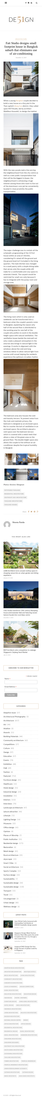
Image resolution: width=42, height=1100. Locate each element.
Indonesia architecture (12, 1009)
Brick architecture (11, 975)
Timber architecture (11, 1061)
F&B (5, 768)
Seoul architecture (11, 1035)
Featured (7, 776)
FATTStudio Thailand (12, 490)
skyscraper (8, 859)
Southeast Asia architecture (15, 497)
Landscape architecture (13, 808)
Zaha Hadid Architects (27, 1076)
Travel (6, 895)
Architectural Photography (14, 717)
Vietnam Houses (27, 1072)
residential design (10, 1031)
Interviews (8, 804)
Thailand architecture (13, 501)
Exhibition (8, 764)
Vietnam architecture (11, 1072)
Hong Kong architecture (28, 1001)
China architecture (27, 975)
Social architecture (11, 867)
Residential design (11, 843)
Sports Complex (10, 871)
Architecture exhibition (12, 971)
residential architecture (14, 493)
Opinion (7, 831)
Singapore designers (11, 1042)
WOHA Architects (10, 1076)
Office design (9, 827)
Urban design (9, 903)
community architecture (13, 979)
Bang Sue (18, 106)
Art (5, 725)
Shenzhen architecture (29, 1035)
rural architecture (27, 1031)
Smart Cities (9, 863)
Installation (8, 796)
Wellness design (10, 907)
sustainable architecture (13, 1053)
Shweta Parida (18, 522)
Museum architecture (11, 1016)
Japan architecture (11, 1012)
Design (6, 752)
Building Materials (11, 736)
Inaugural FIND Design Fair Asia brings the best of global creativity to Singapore (25, 948)
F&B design (8, 997)
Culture (7, 748)
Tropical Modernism (28, 1061)
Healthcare (8, 784)
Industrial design (10, 792)
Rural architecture (11, 855)
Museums (7, 823)
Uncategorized (9, 899)
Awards (7, 732)
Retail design (9, 851)
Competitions (9, 744)
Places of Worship (11, 835)
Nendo (26, 1020)
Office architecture (11, 1023)
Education (8, 756)
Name (7, 679)
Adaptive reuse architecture (14, 968)
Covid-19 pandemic (10, 986)
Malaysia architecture (28, 1012)
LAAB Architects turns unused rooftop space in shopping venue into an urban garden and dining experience (21, 573)
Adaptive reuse (10, 713)
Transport (7, 891)
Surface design (10, 875)
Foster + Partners (21, 997)
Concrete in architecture (13, 982)
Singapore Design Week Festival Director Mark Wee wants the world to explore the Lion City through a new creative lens (26, 935)
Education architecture (12, 994)
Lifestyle (7, 816)
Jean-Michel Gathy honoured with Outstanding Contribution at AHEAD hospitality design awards (25, 923)
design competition (26, 986)
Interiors (7, 800)
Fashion (7, 772)
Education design (30, 994)
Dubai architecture (11, 990)
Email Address (10, 687)
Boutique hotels (30, 971)
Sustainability (9, 879)
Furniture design (10, 780)
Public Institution (11, 839)
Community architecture (14, 740)
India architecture (23, 1005)
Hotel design (9, 788)
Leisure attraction (11, 812)
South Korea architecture (13, 1050)
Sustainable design (11, 883)
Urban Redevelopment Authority (15, 1068)
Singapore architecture (12, 1038)
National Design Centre (12, 1020)
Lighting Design (10, 820)
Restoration (8, 847)
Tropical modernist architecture (16, 1064)
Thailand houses (10, 504)
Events (6, 760)
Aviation (7, 728)
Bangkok (19, 101)
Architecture (21, 39)
